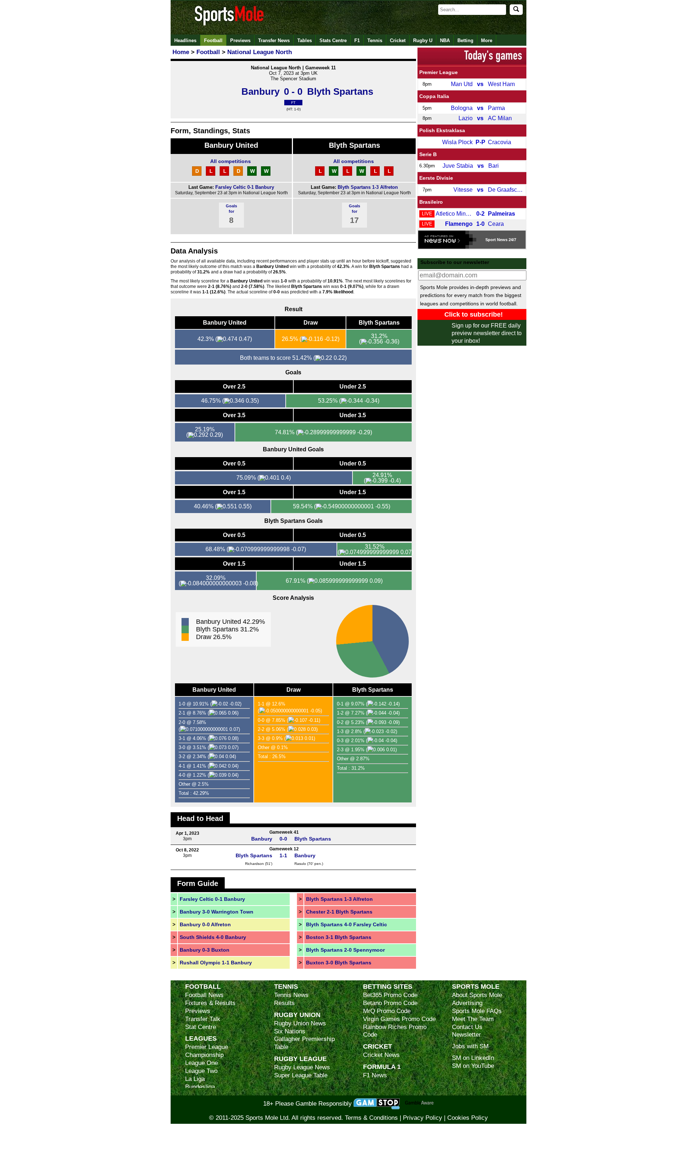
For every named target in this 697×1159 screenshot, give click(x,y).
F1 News (375, 1075)
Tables (304, 40)
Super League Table (300, 1075)
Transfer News (274, 40)
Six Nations (289, 1031)
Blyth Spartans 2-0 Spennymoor (345, 950)
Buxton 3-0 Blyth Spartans (338, 962)
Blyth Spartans (354, 145)
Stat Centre (200, 1027)
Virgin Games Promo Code (399, 1019)
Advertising (467, 1003)
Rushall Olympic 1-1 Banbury (216, 962)
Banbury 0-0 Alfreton (205, 924)
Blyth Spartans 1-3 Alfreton (368, 187)
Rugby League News (302, 1067)
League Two (201, 1071)
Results (284, 1003)
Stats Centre (333, 40)
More (486, 40)
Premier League (438, 72)
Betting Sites (387, 986)
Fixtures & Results (210, 1003)
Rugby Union (297, 1014)
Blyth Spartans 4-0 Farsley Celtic (346, 924)
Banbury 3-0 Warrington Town (216, 912)
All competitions (230, 161)
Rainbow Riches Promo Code (395, 1031)
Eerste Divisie (436, 178)
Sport (490, 239)
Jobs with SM (470, 1046)
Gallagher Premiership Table (304, 1043)
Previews (240, 40)
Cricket (397, 40)
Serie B (428, 154)
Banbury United (231, 145)
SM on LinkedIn (473, 1057)
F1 (357, 40)
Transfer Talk (202, 1019)
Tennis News (291, 995)
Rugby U (422, 40)
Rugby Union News (300, 1023)
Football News (204, 995)
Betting (465, 40)
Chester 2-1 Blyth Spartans (339, 912)
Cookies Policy (467, 1117)
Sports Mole (476, 986)
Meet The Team (473, 1019)
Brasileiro (431, 202)
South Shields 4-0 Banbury (213, 937)
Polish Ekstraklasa (442, 130)
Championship (204, 1055)
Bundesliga (200, 1086)
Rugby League (300, 1058)
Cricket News (381, 1055)
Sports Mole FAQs (477, 1011)
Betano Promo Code (390, 1003)
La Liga (195, 1078)
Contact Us (467, 1027)
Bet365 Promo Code (390, 995)
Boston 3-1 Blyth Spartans (338, 937)
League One (201, 1063)
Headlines (185, 40)
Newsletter (466, 1034)
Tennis (374, 40)
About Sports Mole (477, 995)
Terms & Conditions (371, 1117)
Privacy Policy (422, 1117)
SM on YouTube (473, 1065)
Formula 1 (382, 1066)
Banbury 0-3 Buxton (204, 950)
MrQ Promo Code (387, 1011)
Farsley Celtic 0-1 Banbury (244, 187)
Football (213, 40)
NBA (445, 40)
